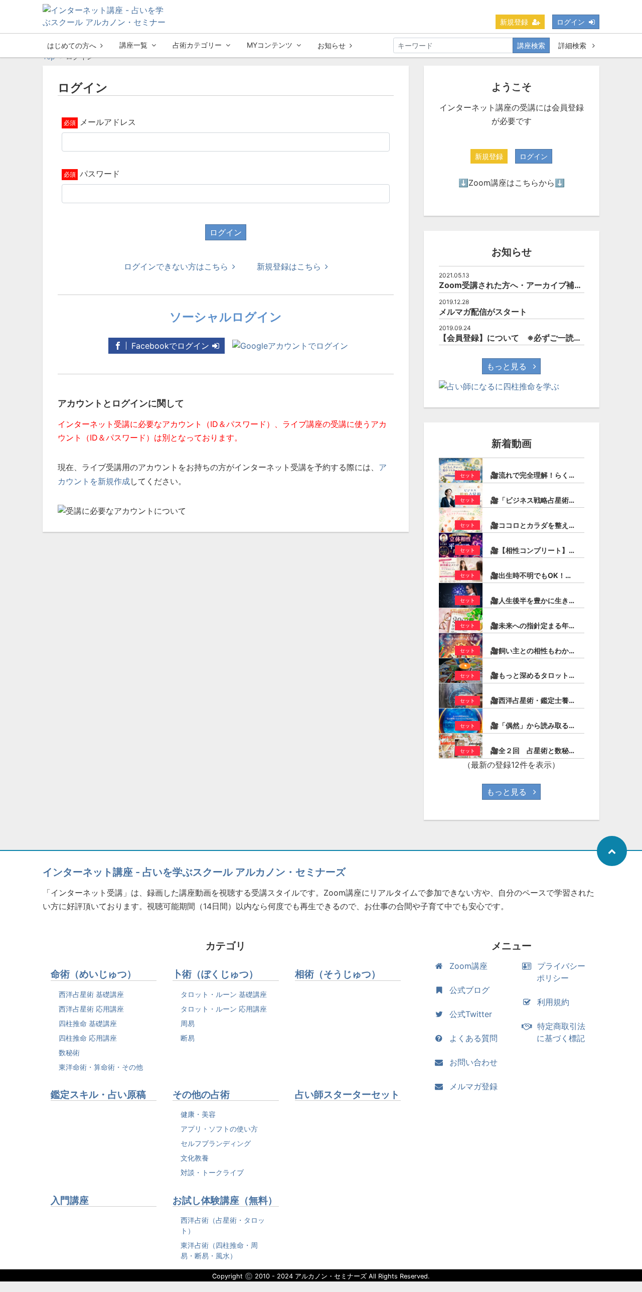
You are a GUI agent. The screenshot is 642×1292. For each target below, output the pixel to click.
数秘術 (69, 1052)
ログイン (571, 22)
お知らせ (331, 45)
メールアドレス (108, 122)
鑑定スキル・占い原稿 (98, 1094)
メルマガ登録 (473, 1086)
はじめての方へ (71, 45)
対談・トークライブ (212, 1172)
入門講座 (70, 1200)
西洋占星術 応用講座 (91, 1008)
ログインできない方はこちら (176, 266)
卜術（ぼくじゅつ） (215, 974)
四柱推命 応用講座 (88, 1038)
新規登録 (514, 22)
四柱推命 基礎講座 (88, 1023)
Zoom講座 (468, 966)
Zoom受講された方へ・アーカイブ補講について (526, 285)
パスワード (100, 174)
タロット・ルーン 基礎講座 (224, 994)
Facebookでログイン (169, 346)
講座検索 (531, 45)
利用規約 (553, 1002)
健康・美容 (198, 1114)
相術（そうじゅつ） (338, 974)
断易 (188, 1038)
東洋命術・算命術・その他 (101, 1067)
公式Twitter (470, 1014)
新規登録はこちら (289, 266)
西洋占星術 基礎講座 (91, 994)
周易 (188, 1023)
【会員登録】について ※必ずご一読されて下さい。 (534, 338)
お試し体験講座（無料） (225, 1200)
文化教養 (195, 1158)
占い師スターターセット (347, 1094)
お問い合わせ (473, 1062)
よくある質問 (473, 1038)
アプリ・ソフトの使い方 (219, 1128)
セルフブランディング (216, 1143)
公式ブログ (469, 990)
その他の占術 (201, 1094)
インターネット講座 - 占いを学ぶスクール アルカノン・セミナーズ (194, 872)
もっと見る (508, 366)
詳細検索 (573, 45)
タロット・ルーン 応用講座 (224, 1008)
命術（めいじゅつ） (93, 974)
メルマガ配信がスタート (483, 312)
